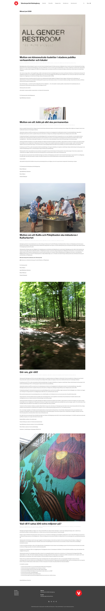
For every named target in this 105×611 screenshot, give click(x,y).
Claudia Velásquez (23, 176)
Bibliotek (57, 526)
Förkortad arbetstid (64, 526)
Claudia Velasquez (23, 275)
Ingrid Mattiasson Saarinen (25, 97)
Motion (58, 240)
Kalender (44, 3)
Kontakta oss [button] (65, 3)
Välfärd (62, 240)
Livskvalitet (53, 240)
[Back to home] (16, 3)
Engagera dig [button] (57, 3)
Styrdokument (74, 3)
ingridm (26, 240)
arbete (40, 526)
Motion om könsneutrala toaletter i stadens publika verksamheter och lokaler (48, 58)
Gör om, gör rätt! (29, 372)
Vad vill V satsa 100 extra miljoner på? (40, 523)
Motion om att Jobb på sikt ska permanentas (44, 122)
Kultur (48, 240)
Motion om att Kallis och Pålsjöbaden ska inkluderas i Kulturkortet (49, 236)
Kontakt (15, 590)
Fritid (40, 240)
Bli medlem (16, 591)
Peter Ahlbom (22, 174)
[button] (83, 3)
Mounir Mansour (23, 169)
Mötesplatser (27, 527)
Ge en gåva (16, 593)
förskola (72, 526)
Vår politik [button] (50, 3)
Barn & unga (52, 526)
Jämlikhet (44, 240)
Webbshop (16, 594)
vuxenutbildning (39, 527)
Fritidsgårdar (77, 526)
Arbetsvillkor (45, 526)
